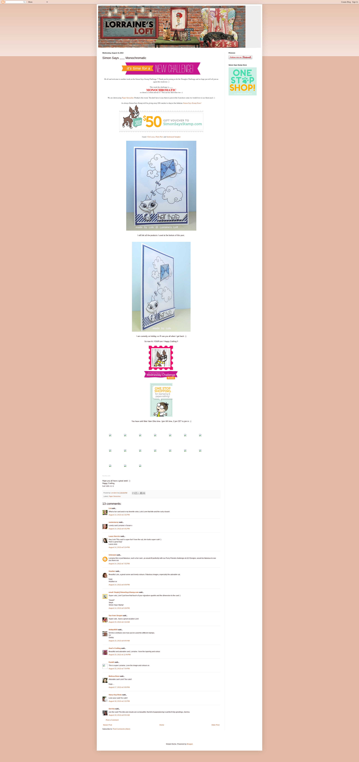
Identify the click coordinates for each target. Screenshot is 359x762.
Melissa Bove (114, 676)
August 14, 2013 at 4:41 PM (119, 529)
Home (161, 725)
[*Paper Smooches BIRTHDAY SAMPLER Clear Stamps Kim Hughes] (185, 436)
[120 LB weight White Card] (110, 436)
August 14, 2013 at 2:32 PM (119, 515)
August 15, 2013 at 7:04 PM (119, 669)
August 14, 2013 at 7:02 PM (119, 564)
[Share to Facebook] (141, 493)
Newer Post (107, 725)
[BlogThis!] (136, 493)
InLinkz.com (106, 476)
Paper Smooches (128, 98)
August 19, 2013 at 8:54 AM (119, 715)
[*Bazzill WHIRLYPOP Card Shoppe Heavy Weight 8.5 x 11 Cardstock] (125, 436)
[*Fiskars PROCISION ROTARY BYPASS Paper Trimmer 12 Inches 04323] (185, 451)
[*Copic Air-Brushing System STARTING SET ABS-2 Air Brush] (170, 451)
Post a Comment (112, 720)
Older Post (215, 725)
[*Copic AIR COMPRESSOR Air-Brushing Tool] (155, 451)
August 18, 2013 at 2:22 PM (119, 701)
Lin (110, 508)
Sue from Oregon (115, 616)
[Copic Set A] (125, 451)
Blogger (190, 744)
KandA (111, 662)
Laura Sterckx (114, 536)
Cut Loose (151, 137)
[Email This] (133, 493)
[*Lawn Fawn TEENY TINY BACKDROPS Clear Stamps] (200, 436)
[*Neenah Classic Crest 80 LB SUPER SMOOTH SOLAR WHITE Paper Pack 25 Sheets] (140, 436)
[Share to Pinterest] (144, 493)
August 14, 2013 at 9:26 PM (119, 608)
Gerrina (112, 709)
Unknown (112, 555)
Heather (112, 571)
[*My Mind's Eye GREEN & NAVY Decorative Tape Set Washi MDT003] (140, 451)
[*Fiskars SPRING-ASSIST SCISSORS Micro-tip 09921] (200, 451)
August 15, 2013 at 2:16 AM (119, 622)
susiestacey (113, 522)
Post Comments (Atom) (121, 729)
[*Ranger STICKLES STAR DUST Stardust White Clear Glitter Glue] (140, 466)
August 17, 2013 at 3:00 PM (119, 687)
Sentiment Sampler (173, 137)
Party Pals (159, 137)
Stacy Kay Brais (115, 695)
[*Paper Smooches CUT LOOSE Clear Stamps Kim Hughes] (155, 436)
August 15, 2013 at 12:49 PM (120, 655)
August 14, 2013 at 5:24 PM (119, 547)
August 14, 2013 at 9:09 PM (119, 585)
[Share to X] (138, 493)
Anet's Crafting (115, 648)
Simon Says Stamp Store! (192, 103)
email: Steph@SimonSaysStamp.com (124, 592)
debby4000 (113, 630)
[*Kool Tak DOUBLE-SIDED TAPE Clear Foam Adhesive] (125, 466)
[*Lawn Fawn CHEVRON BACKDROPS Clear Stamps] (110, 451)
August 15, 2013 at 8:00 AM (119, 641)
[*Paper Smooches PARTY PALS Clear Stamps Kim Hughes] (170, 436)
